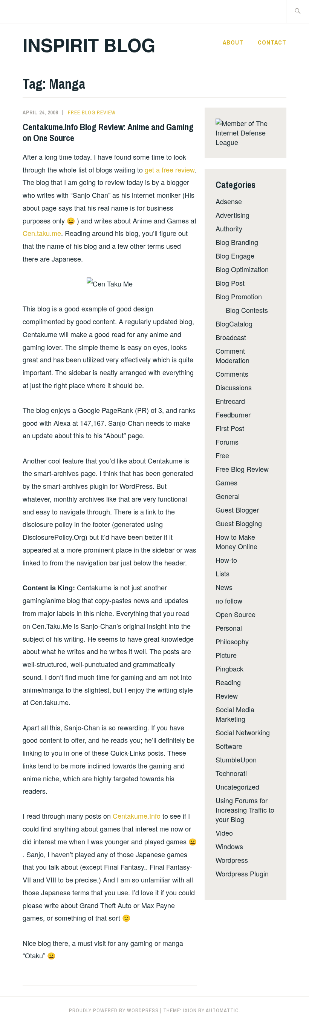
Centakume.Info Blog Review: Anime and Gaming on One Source (108, 132)
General (228, 496)
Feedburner (233, 414)
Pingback (229, 668)
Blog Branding (237, 242)
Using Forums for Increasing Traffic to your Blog (245, 809)
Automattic (222, 1010)
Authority (229, 228)
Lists (222, 573)
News (224, 587)
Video (224, 833)
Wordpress (232, 860)
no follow (229, 600)
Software (229, 746)
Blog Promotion (239, 296)
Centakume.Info (137, 816)
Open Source (235, 614)
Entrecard (230, 401)
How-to (226, 560)
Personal (229, 628)
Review (227, 696)
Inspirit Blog (89, 45)
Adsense (229, 201)
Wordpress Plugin (242, 873)
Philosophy (232, 641)
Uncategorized (237, 786)
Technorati (231, 773)
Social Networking (243, 732)
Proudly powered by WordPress (114, 1010)
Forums (227, 442)
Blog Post (230, 283)
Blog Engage (235, 255)
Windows (229, 846)
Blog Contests (247, 310)
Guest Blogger (237, 509)
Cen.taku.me (42, 233)
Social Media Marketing (235, 714)
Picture (226, 655)
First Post (230, 428)
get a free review (169, 169)
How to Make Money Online (236, 541)
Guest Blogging (239, 523)
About (233, 42)
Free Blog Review (92, 112)
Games (226, 482)
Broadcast (231, 337)
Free (222, 455)
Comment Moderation (232, 355)
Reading (228, 682)
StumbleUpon (236, 759)
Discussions (234, 387)
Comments (232, 374)
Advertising (232, 215)
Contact (272, 42)
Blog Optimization (242, 269)
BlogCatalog (234, 323)
